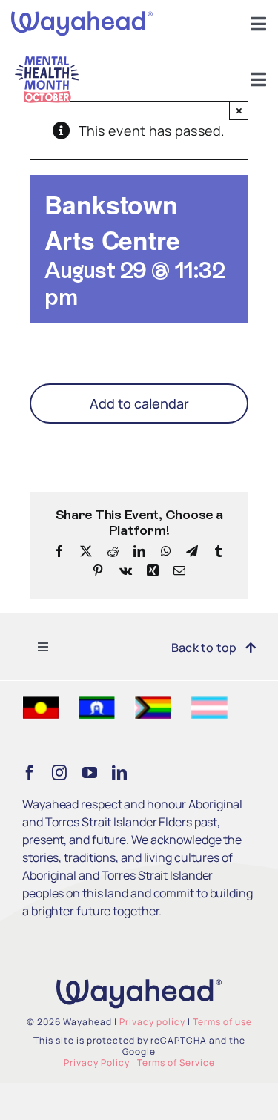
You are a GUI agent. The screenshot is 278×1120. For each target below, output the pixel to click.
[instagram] (59, 772)
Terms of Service (176, 1062)
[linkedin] (119, 772)
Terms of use (222, 1021)
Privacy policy (152, 1021)
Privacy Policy (97, 1062)
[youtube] (89, 772)
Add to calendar (139, 403)
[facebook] (29, 772)
